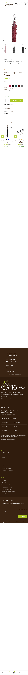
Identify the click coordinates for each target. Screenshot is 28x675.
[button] (2, 28)
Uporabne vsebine (6, 484)
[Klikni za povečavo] (3, 40)
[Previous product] (4, 66)
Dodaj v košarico (16, 100)
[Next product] (7, 66)
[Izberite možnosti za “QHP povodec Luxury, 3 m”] (2, 136)
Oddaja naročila (5, 452)
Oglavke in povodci (8, 61)
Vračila (3, 457)
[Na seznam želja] (11, 128)
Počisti (10, 90)
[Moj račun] (20, 3)
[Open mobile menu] (1, 3)
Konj (11, 59)
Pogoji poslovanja (6, 489)
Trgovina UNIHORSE (6, 487)
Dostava (3, 455)
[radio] (10, 86)
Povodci (18, 61)
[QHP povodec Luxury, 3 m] (7, 131)
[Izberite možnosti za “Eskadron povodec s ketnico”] (15, 136)
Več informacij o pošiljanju (8, 439)
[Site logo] (8, 3)
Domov (5, 59)
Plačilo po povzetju (6, 468)
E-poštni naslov (23, 509)
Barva (5, 87)
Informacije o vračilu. (11, 361)
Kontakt (3, 482)
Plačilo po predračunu (7, 470)
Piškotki (3, 493)
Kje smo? (3, 480)
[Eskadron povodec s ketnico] (20, 131)
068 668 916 (4, 396)
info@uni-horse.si (6, 399)
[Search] (16, 3)
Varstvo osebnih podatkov (8, 491)
